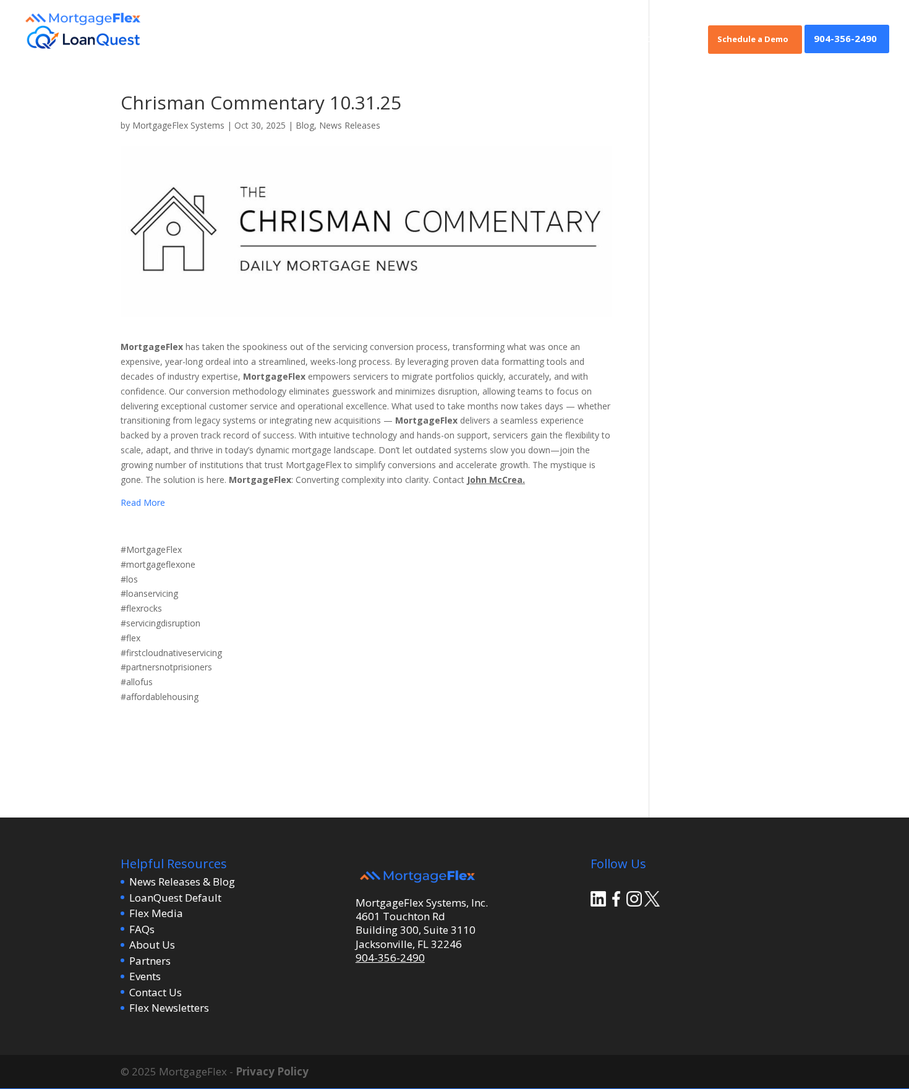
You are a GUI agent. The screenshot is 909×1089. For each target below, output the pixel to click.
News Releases (349, 125)
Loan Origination (658, 40)
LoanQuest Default (175, 897)
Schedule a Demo (752, 40)
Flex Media (156, 913)
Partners (150, 961)
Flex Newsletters (169, 1008)
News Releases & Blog (182, 881)
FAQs (142, 929)
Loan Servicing (579, 40)
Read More (143, 502)
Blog (305, 125)
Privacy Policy (272, 1071)
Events (145, 976)
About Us (152, 944)
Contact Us (155, 992)
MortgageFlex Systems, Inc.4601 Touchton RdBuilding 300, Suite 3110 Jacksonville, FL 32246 (422, 922)
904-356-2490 (845, 39)
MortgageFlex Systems (178, 125)
